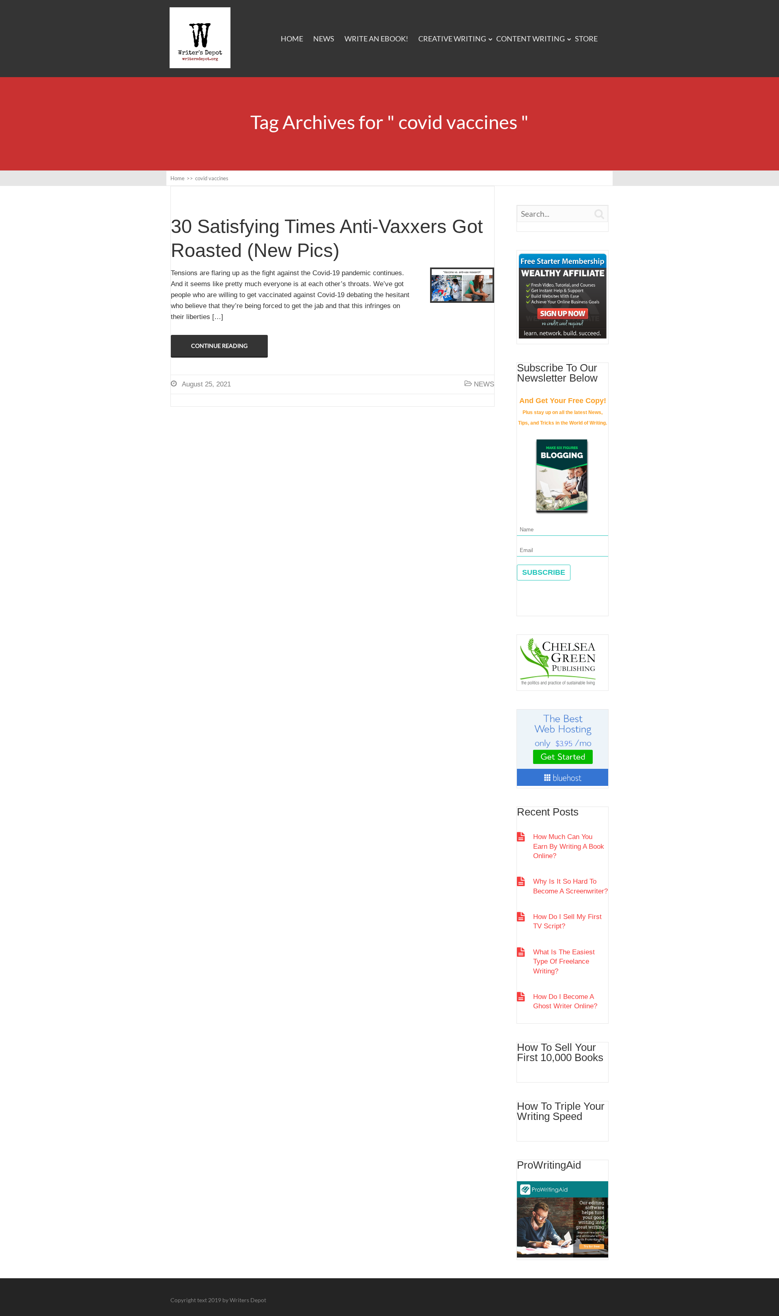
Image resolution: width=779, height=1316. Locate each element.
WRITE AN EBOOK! (376, 38)
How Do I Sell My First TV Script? (567, 921)
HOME (292, 38)
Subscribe (543, 572)
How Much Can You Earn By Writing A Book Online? (568, 846)
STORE (586, 38)
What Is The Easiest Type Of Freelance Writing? (564, 961)
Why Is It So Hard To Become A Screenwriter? (570, 886)
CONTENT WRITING (530, 38)
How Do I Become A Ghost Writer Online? (565, 1001)
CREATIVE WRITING (452, 38)
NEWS (323, 38)
